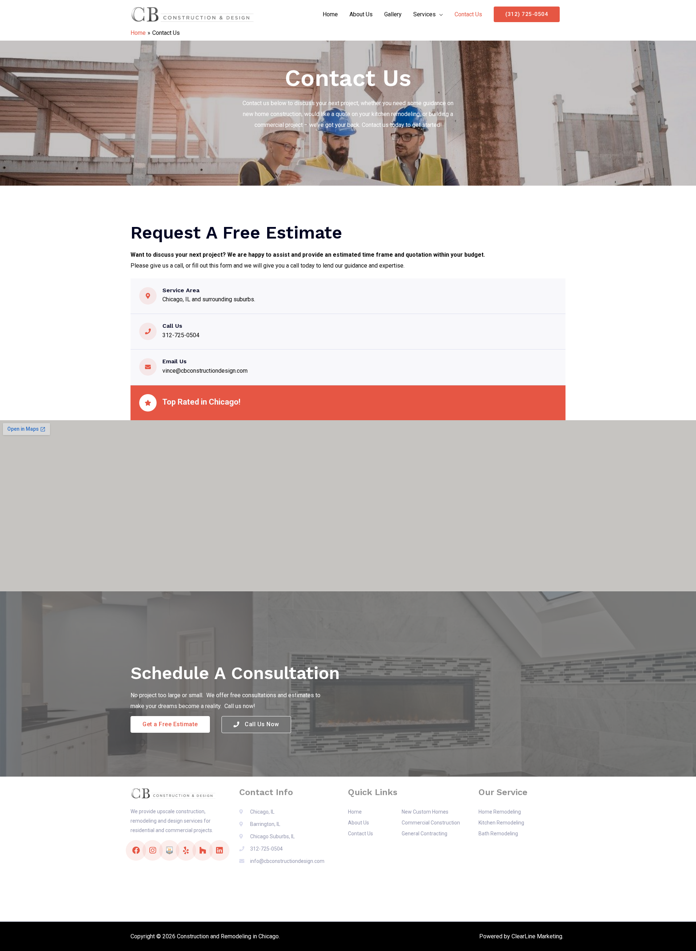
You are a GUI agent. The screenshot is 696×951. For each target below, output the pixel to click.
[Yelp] (186, 850)
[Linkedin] (219, 850)
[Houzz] (202, 850)
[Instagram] (152, 850)
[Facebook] (136, 850)
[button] (170, 724)
